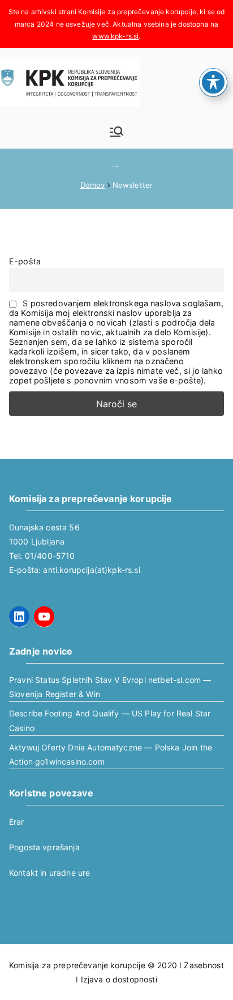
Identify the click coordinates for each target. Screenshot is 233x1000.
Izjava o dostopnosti (119, 979)
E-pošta (25, 261)
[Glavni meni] (116, 132)
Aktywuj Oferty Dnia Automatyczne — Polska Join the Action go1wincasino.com (110, 754)
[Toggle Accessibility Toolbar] (213, 82)
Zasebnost (203, 965)
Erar (16, 821)
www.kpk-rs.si (115, 36)
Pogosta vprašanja (44, 847)
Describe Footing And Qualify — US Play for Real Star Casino (109, 720)
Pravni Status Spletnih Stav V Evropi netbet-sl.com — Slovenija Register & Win (110, 687)
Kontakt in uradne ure (49, 872)
